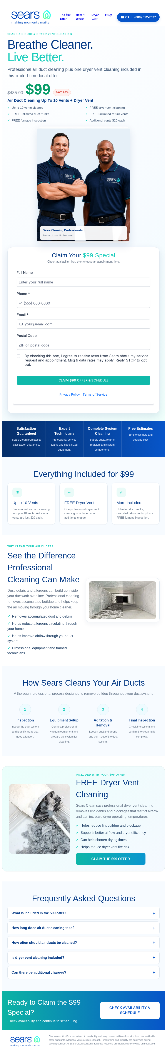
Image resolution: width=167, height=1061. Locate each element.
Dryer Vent (95, 17)
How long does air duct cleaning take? (43, 928)
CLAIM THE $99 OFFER (110, 859)
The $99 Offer (65, 17)
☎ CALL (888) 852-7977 (138, 17)
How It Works (80, 17)
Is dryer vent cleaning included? (38, 957)
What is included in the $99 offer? (39, 913)
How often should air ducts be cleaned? (44, 942)
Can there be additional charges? (39, 972)
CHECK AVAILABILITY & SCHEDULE (129, 1010)
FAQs (108, 15)
